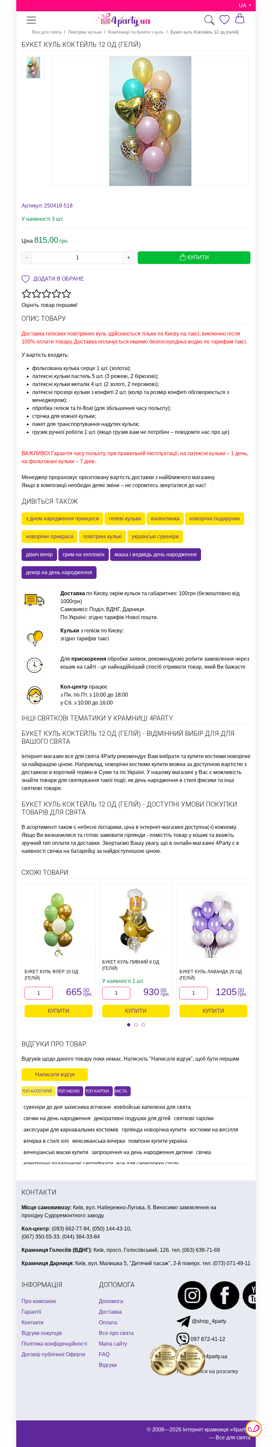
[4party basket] (240, 18)
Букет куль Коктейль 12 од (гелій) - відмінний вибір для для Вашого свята (128, 737)
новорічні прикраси (49, 536)
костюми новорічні (227, 756)
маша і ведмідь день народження (155, 554)
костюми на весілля (214, 1129)
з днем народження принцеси (62, 518)
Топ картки (97, 1091)
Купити (58, 1011)
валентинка (165, 518)
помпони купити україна (157, 1141)
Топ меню (69, 1091)
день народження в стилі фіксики (175, 780)
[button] (128, 1024)
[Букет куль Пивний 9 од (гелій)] (136, 920)
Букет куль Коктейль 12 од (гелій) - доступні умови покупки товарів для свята (129, 808)
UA (243, 5)
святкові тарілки (194, 1118)
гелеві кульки (125, 518)
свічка (203, 1152)
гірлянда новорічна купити (154, 1129)
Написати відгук (55, 1074)
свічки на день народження (57, 1118)
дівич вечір (39, 554)
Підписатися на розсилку (207, 1371)
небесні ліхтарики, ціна (106, 827)
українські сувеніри (155, 536)
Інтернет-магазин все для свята (60, 756)
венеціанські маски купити (56, 1152)
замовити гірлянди (122, 835)
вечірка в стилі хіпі (46, 1141)
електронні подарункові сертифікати (68, 1163)
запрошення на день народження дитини (142, 1152)
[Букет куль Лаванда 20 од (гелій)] (213, 924)
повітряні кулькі (102, 536)
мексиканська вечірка (98, 1141)
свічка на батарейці (71, 851)
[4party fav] (225, 20)
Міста (121, 1091)
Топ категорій (37, 1091)
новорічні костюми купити (136, 764)
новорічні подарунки (214, 518)
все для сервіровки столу (147, 1163)
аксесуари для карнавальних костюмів (71, 1129)
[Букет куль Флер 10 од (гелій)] (58, 924)
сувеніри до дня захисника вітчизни (67, 1107)
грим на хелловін (83, 554)
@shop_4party (208, 1321)
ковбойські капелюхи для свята (152, 1107)
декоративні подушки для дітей (132, 1118)
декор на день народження (59, 572)
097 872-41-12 (207, 1339)
